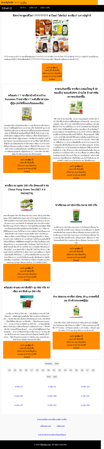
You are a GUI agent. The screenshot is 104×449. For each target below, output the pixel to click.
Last (55, 377)
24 (15, 370)
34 (71, 370)
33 (65, 370)
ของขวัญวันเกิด (7, 2)
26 (26, 370)
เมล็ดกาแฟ (33, 8)
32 (60, 370)
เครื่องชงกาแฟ (45, 426)
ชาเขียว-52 (52, 387)
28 (37, 370)
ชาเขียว (64, 419)
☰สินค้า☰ (7, 8)
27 (32, 370)
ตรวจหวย (44, 434)
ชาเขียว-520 (85, 405)
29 (43, 370)
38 (93, 370)
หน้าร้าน (23, 8)
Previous (48, 364)
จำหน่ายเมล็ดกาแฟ (44, 419)
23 (9, 370)
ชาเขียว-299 (52, 396)
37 (88, 370)
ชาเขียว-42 (19, 387)
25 (21, 370)
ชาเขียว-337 (18, 405)
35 (76, 370)
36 (82, 370)
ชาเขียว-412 (52, 405)
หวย (39, 434)
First (49, 377)
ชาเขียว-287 (18, 396)
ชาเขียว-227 (85, 387)
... (16, 8)
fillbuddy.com (45, 445)
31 (54, 370)
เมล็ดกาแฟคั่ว (45, 8)
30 (48, 370)
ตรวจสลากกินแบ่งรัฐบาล (57, 434)
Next (56, 364)
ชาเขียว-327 (85, 396)
